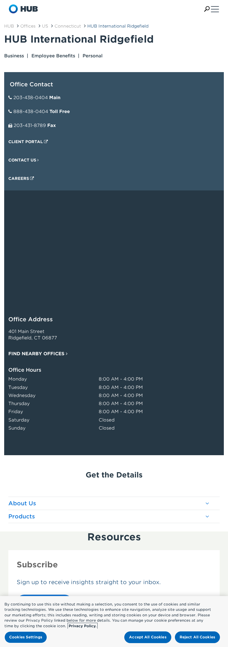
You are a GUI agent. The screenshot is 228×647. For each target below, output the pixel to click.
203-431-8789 (30, 125)
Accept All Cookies (147, 637)
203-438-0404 (30, 97)
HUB (9, 26)
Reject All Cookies (197, 637)
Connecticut (67, 26)
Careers (19, 178)
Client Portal (26, 141)
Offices (28, 26)
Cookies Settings (25, 637)
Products (21, 516)
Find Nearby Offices (37, 353)
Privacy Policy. (82, 626)
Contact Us (22, 160)
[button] (207, 9)
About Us (22, 503)
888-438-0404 (30, 111)
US (45, 26)
